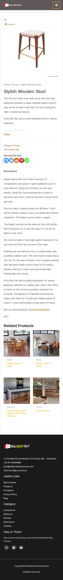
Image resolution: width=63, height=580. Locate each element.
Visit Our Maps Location (15, 470)
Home (7, 84)
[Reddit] (16, 160)
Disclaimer (9, 490)
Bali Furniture (10, 482)
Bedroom (8, 514)
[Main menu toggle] (56, 5)
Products (8, 486)
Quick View (17, 354)
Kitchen (7, 518)
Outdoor (8, 526)
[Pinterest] (21, 160)
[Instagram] (6, 547)
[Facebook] (6, 160)
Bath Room (9, 522)
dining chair (13, 149)
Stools (15, 84)
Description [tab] (10, 171)
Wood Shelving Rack (39, 309)
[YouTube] (21, 547)
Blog (6, 498)
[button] (5, 19)
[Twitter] (11, 160)
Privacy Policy (10, 494)
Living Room (9, 510)
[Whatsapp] (26, 160)
